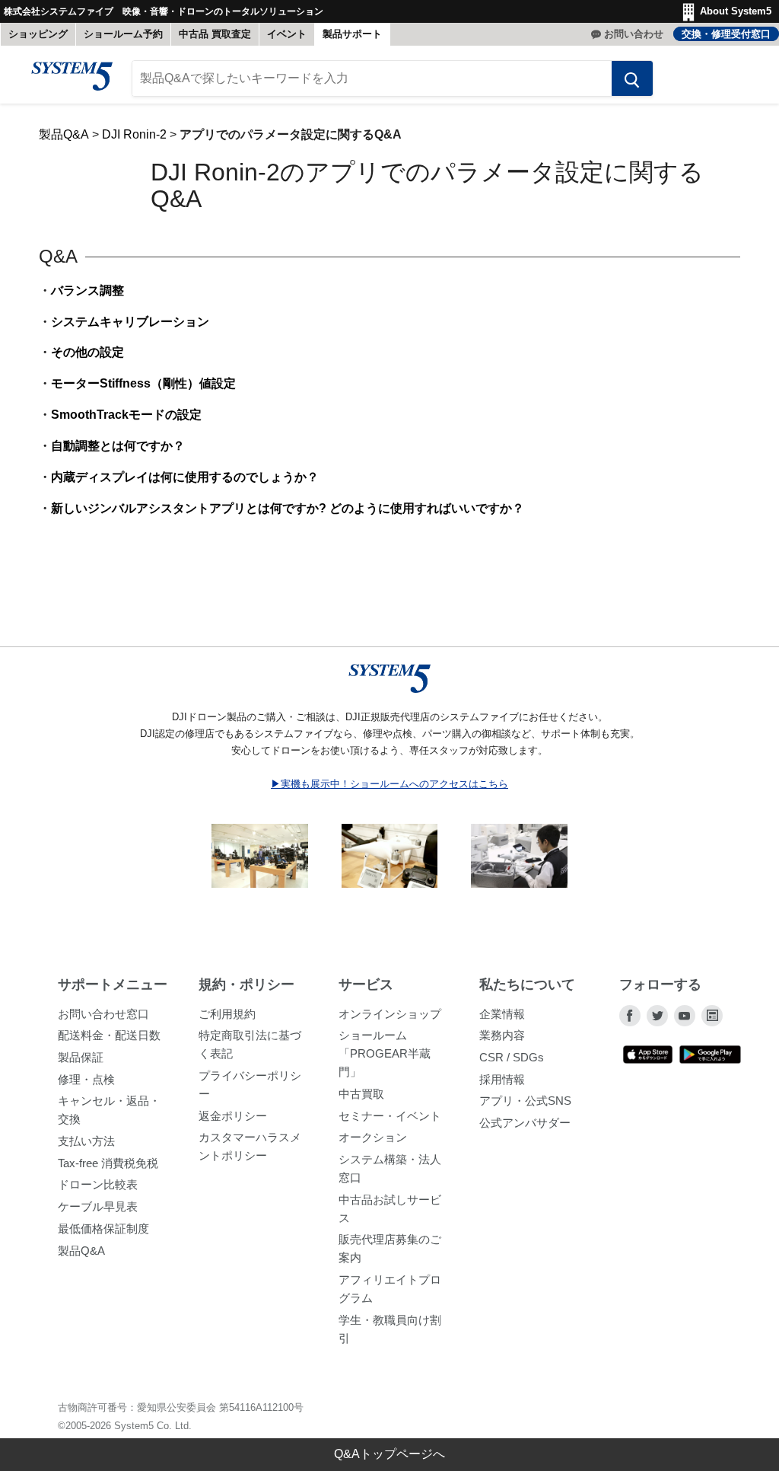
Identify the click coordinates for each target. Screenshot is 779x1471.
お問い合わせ (633, 34)
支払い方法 (86, 1140)
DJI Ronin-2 (134, 134)
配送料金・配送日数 (109, 1035)
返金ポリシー (233, 1115)
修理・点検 (86, 1079)
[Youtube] (684, 1015)
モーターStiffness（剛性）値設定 (143, 383)
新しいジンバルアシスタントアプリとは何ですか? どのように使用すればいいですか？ (287, 508)
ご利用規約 (227, 1013)
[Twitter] (657, 1015)
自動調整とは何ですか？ (118, 445)
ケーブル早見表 (98, 1206)
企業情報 (502, 1013)
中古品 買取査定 (215, 34)
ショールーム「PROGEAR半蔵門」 (385, 1053)
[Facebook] (630, 1015)
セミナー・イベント (390, 1115)
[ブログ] (712, 1015)
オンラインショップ (390, 1013)
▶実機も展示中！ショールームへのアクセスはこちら (389, 784)
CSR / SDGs (511, 1057)
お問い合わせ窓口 (103, 1013)
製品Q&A (64, 134)
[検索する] (632, 78)
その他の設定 (87, 352)
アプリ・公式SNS (525, 1100)
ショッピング (38, 34)
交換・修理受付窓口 (726, 34)
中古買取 (361, 1093)
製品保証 (80, 1057)
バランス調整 (87, 290)
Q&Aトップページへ (389, 1453)
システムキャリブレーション (130, 321)
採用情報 (502, 1079)
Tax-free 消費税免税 (108, 1163)
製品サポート (352, 34)
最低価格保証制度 (103, 1228)
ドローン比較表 (98, 1184)
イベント (287, 34)
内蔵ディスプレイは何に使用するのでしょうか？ (185, 477)
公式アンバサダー (525, 1122)
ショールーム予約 (123, 34)
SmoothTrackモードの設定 (126, 414)
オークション (373, 1137)
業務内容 (502, 1035)
